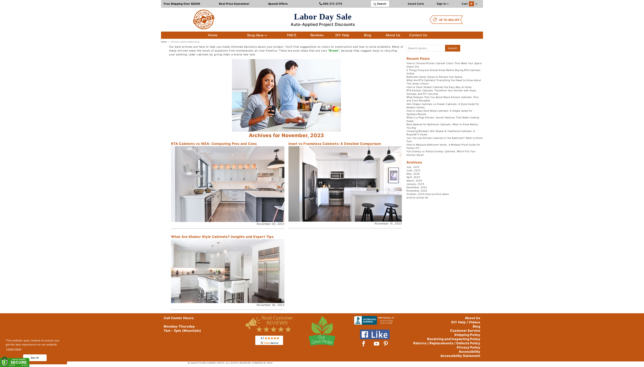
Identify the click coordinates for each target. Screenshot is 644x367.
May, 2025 (413, 173)
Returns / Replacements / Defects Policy (446, 343)
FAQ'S (291, 35)
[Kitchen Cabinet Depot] (204, 19)
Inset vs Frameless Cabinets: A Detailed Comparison (334, 144)
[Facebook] (363, 343)
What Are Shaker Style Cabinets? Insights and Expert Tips (222, 237)
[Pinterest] (386, 343)
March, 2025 (414, 180)
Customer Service (465, 331)
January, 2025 (415, 183)
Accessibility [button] (469, 352)
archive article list (417, 197)
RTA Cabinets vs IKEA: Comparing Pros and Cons (214, 144)
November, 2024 (417, 190)
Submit (453, 48)
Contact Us (418, 35)
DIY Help (342, 35)
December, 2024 (417, 187)
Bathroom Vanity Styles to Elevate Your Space (434, 76)
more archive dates (437, 194)
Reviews (317, 35)
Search (381, 3)
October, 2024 (415, 194)
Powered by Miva (262, 363)
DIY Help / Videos (465, 322)
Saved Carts (416, 3)
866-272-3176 (332, 3)
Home (212, 35)
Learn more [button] (13, 349)
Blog (367, 35)
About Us (393, 35)
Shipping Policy (467, 335)
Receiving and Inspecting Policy (453, 339)
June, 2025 (413, 170)
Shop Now (255, 35)
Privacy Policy (468, 347)
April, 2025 (413, 177)
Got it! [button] (35, 357)
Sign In (442, 3)
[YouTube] (377, 343)
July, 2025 (413, 167)
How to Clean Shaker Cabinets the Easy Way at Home (439, 87)
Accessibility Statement (460, 356)
